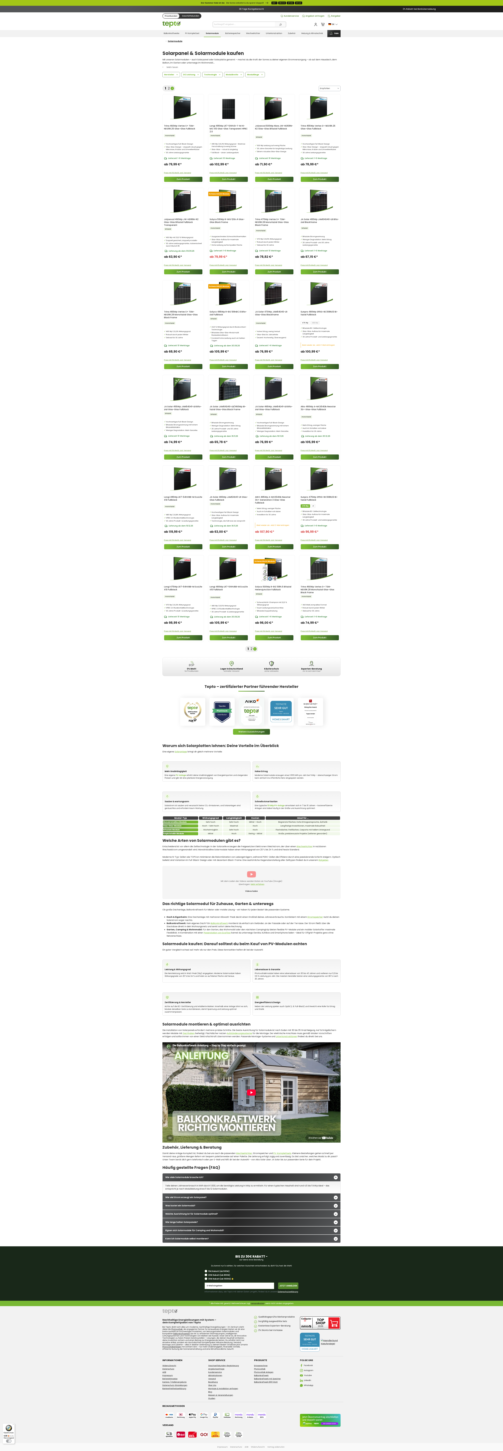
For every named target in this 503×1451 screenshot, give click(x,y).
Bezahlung (213, 1382)
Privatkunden (171, 16)
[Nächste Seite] (172, 88)
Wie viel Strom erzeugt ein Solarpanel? (186, 1197)
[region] (251, 9)
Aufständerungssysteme (239, 1033)
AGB (164, 1372)
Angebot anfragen (314, 16)
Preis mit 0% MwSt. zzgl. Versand (177, 173)
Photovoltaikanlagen (171, 1346)
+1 (313, 506)
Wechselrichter (305, 846)
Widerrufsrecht (169, 1365)
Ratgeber (336, 16)
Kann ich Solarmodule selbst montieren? (187, 1238)
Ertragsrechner (261, 1365)
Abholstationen (215, 1375)
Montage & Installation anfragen (223, 1388)
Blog (210, 1392)
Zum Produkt (183, 179)
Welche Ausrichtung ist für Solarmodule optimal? (191, 1213)
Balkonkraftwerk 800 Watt (266, 1382)
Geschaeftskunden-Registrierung (223, 1365)
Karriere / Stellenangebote (174, 1382)
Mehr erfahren (257, 884)
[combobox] (244, 24)
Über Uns (212, 1385)
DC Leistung (189, 74)
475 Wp (305, 323)
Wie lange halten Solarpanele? (181, 1222)
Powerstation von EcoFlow (217, 932)
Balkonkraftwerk (219, 923)
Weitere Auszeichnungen (251, 731)
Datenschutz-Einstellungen (174, 1385)
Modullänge (253, 74)
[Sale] (251, 3)
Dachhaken (189, 1033)
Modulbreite (232, 74)
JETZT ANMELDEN (288, 1285)
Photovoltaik (177, 1329)
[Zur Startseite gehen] (171, 24)
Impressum (167, 1375)
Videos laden (251, 891)
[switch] (8, 1441)
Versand (212, 1378)
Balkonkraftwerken (181, 1333)
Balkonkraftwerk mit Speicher (267, 1378)
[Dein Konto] (315, 25)
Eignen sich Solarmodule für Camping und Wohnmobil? (194, 1230)
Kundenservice (291, 16)
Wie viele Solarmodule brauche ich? (184, 1177)
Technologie (210, 74)
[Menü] (13, 1425)
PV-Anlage (181, 775)
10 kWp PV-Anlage (276, 805)
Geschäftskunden (190, 16)
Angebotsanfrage (216, 1369)
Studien (211, 1398)
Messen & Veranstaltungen (220, 1395)
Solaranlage (181, 751)
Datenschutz (168, 1369)
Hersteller (169, 74)
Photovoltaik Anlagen (263, 1372)
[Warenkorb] (323, 25)
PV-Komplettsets (282, 1153)
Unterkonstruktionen (286, 1036)
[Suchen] (280, 24)
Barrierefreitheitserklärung (174, 1388)
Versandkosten (257, 1303)
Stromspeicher (315, 917)
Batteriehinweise (169, 1378)
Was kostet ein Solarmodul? (180, 1205)
